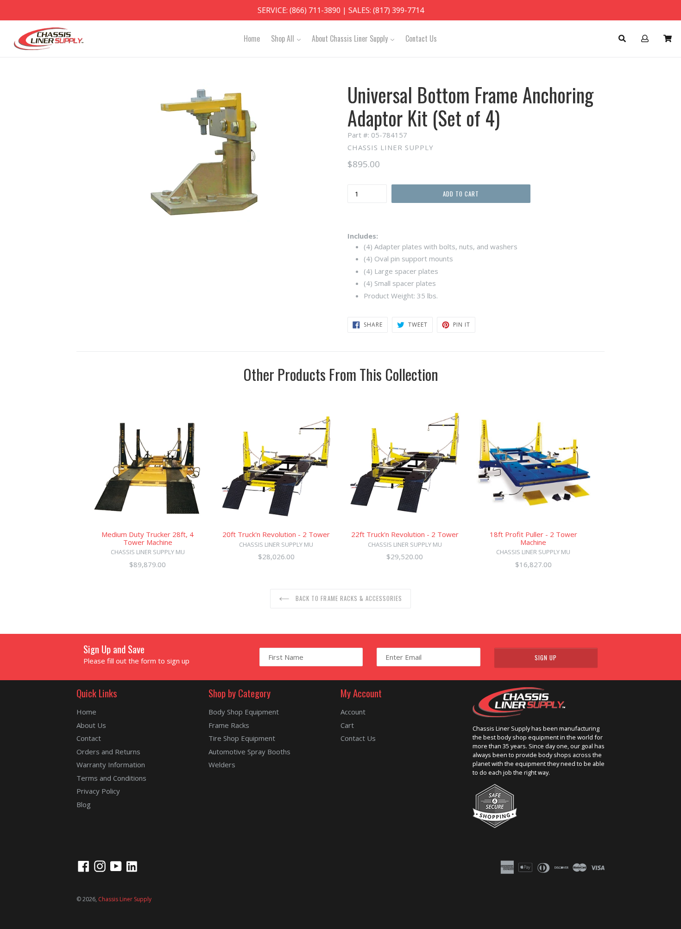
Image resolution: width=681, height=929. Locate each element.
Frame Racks (228, 725)
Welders (221, 764)
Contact (88, 738)
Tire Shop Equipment (241, 738)
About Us (91, 725)
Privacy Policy (98, 791)
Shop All (288, 38)
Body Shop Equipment (243, 711)
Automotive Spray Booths (249, 751)
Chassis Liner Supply (124, 899)
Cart (347, 725)
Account (353, 711)
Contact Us (421, 38)
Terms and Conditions (111, 778)
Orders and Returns (108, 751)
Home (252, 38)
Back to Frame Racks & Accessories (348, 598)
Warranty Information (110, 764)
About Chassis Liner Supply (355, 38)
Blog (83, 804)
